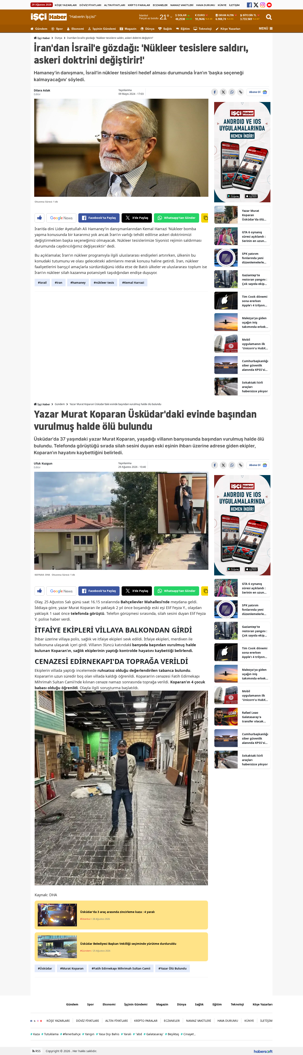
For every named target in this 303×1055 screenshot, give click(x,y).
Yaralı (126, 1034)
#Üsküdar (45, 968)
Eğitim (185, 28)
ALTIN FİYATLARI (114, 5)
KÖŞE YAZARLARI (66, 5)
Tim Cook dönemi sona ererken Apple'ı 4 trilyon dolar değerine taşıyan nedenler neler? (254, 301)
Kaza (35, 1034)
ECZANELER (160, 5)
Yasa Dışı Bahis (107, 1034)
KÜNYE (222, 5)
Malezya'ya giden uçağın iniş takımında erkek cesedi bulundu (254, 322)
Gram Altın (226, 15)
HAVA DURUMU (205, 5)
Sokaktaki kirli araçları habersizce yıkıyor (255, 387)
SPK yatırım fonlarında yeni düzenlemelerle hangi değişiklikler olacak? (253, 258)
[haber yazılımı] (263, 1051)
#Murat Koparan (71, 968)
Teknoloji (205, 28)
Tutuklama (50, 1034)
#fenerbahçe (70, 1034)
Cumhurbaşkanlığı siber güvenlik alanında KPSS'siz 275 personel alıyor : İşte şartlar (255, 365)
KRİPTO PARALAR (139, 5)
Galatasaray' (153, 1034)
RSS (38, 1051)
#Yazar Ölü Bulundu (173, 968)
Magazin (130, 28)
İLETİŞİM (234, 5)
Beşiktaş (172, 1034)
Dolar (182, 15)
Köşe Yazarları (230, 28)
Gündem (41, 28)
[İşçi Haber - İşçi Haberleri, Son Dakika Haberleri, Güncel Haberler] (45, 1004)
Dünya (149, 28)
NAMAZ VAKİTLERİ (181, 5)
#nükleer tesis (104, 282)
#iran (58, 282)
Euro (201, 15)
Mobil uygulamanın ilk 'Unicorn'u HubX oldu (253, 344)
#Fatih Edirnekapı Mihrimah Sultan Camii (121, 968)
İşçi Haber (43, 38)
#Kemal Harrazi (133, 282)
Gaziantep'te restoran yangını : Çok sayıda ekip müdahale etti (254, 279)
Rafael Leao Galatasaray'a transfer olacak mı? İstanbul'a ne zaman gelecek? (254, 717)
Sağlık (167, 28)
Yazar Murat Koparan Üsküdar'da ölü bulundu (253, 215)
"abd (137, 1034)
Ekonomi (78, 28)
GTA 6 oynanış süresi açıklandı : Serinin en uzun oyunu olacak (254, 236)
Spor (59, 28)
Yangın (88, 1034)
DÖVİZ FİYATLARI (90, 5)
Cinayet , (188, 1034)
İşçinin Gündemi (104, 28)
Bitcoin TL (249, 15)
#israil (42, 282)
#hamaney (78, 282)
